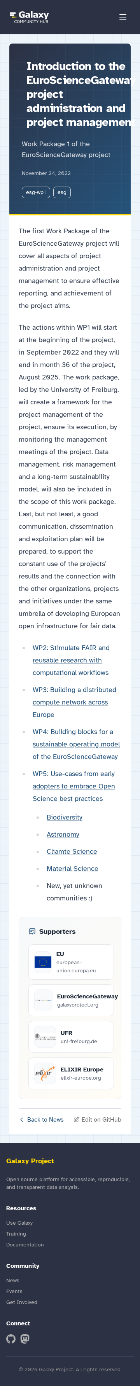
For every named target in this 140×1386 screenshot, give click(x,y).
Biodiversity (64, 817)
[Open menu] (123, 17)
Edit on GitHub (101, 1120)
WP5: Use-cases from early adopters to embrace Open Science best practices (74, 786)
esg (62, 192)
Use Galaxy (19, 1223)
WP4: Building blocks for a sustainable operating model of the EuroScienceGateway (76, 744)
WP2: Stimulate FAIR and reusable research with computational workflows (71, 660)
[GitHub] (11, 1339)
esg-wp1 (36, 192)
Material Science (72, 868)
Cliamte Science (72, 851)
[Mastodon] (25, 1339)
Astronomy (63, 834)
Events (14, 1291)
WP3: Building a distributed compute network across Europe (74, 702)
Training (16, 1233)
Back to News (45, 1120)
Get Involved (21, 1302)
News (12, 1280)
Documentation (25, 1244)
